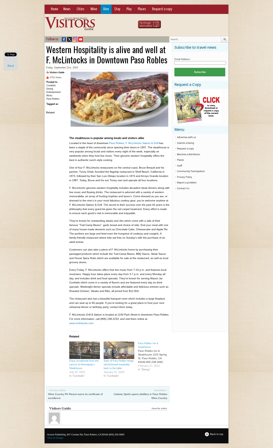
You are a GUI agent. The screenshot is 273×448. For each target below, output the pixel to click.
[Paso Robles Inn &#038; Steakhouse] (155, 356)
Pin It (11, 65)
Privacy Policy (184, 177)
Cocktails (51, 85)
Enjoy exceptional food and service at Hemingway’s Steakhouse (83, 364)
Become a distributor (188, 154)
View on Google (55, 438)
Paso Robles (52, 99)
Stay (117, 9)
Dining (49, 89)
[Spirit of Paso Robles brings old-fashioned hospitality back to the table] (119, 350)
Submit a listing (185, 143)
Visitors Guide (57, 72)
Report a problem (186, 182)
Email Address (182, 59)
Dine (106, 9)
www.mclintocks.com (81, 323)
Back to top (216, 434)
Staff (179, 165)
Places (142, 9)
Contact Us (183, 188)
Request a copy (162, 9)
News (67, 9)
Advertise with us (186, 137)
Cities (80, 9)
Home (54, 9)
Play (129, 9)
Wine (93, 9)
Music (49, 95)
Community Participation (191, 171)
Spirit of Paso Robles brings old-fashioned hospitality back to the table (119, 364)
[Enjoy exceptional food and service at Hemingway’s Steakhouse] (84, 350)
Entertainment (53, 92)
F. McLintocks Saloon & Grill (142, 143)
